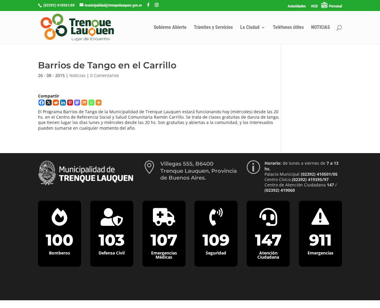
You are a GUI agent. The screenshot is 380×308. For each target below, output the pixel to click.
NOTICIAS (320, 27)
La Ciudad (249, 27)
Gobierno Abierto (170, 27)
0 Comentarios (104, 75)
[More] (99, 103)
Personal (335, 6)
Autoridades (297, 6)
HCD (314, 6)
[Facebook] (42, 103)
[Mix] (84, 103)
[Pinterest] (70, 103)
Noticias (77, 75)
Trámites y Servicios (213, 27)
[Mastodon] (77, 103)
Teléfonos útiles (288, 27)
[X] (49, 103)
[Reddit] (56, 103)
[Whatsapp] (91, 103)
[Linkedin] (63, 103)
